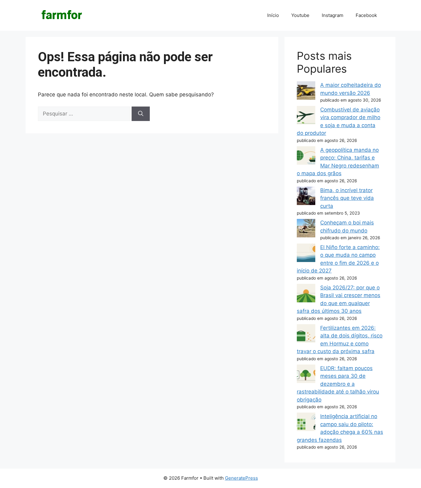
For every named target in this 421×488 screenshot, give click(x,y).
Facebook (366, 15)
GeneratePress (241, 478)
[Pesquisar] (141, 114)
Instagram (332, 15)
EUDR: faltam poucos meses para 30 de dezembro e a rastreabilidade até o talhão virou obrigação (338, 384)
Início (273, 15)
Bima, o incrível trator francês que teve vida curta (347, 198)
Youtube (300, 15)
